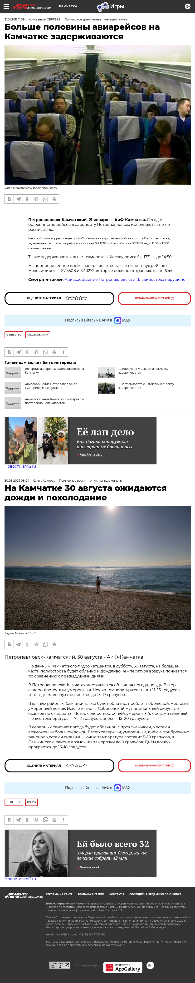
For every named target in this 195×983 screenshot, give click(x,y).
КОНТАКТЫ (116, 894)
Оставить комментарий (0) (154, 298)
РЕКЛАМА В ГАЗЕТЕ (91, 894)
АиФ (32, 633)
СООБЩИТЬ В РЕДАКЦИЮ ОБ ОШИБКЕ (155, 894)
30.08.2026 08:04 (17, 480)
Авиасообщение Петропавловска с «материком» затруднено (51, 386)
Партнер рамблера (86, 965)
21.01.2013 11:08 (15, 19)
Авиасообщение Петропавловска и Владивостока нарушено (125, 279)
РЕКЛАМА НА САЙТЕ (59, 894)
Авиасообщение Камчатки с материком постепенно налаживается (54, 401)
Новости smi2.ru (20, 466)
